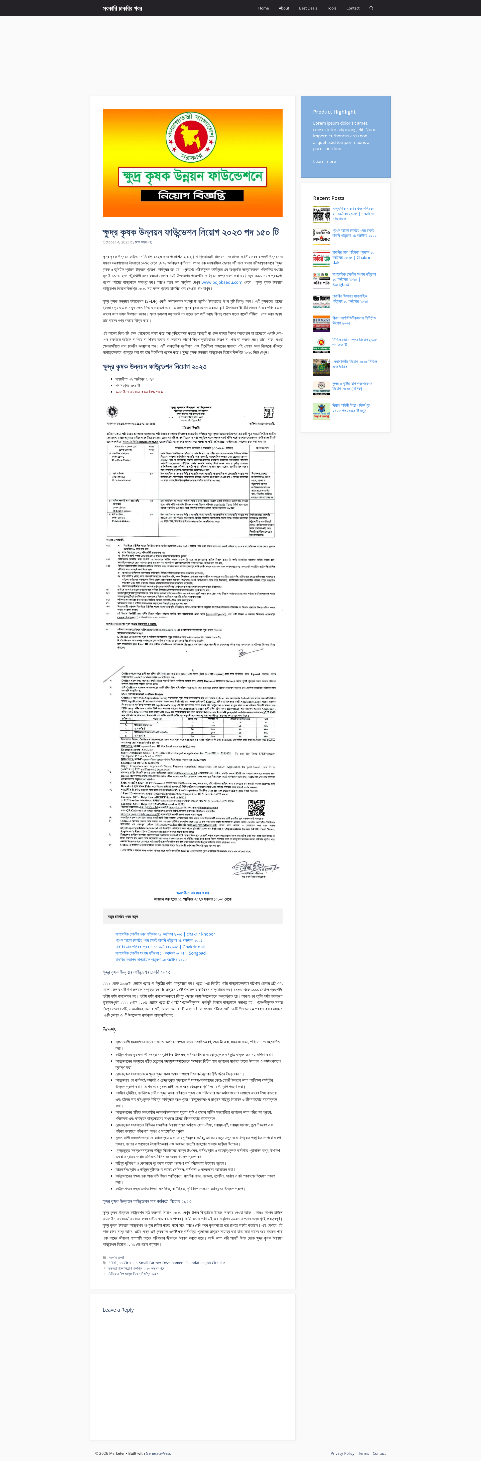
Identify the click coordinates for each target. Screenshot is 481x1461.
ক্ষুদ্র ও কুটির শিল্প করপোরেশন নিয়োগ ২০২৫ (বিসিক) (352, 386)
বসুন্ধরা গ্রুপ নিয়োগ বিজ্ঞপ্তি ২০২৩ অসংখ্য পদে (136, 1268)
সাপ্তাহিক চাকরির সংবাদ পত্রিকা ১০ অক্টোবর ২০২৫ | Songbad (160, 953)
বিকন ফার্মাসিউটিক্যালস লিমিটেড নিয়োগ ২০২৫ (354, 320)
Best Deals (308, 8)
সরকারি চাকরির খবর (122, 8)
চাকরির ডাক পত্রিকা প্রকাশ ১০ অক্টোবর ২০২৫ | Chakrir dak (160, 947)
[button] (371, 8)
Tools (331, 8)
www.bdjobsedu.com (222, 282)
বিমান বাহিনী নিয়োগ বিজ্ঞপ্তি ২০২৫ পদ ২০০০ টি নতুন (351, 407)
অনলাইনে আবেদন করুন (192, 893)
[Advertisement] (240, 54)
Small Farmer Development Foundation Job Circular (182, 1262)
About (284, 8)
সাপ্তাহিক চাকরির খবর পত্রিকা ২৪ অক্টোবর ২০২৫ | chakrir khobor (165, 934)
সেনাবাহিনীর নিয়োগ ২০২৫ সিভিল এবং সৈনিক (354, 364)
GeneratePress (158, 1453)
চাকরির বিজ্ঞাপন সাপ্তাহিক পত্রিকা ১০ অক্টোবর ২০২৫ (151, 959)
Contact (352, 8)
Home (263, 8)
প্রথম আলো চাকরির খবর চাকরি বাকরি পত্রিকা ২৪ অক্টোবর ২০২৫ (159, 940)
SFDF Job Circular (122, 1262)
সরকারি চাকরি (116, 1257)
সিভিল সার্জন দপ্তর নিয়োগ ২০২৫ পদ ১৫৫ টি (354, 342)
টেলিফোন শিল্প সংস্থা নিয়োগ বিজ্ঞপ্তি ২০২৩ (133, 1273)
